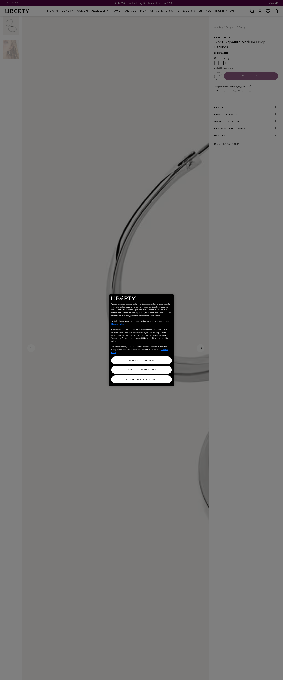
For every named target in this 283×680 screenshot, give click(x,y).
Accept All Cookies (141, 360)
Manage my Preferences (141, 379)
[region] (141, 340)
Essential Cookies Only (141, 370)
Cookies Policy (117, 324)
